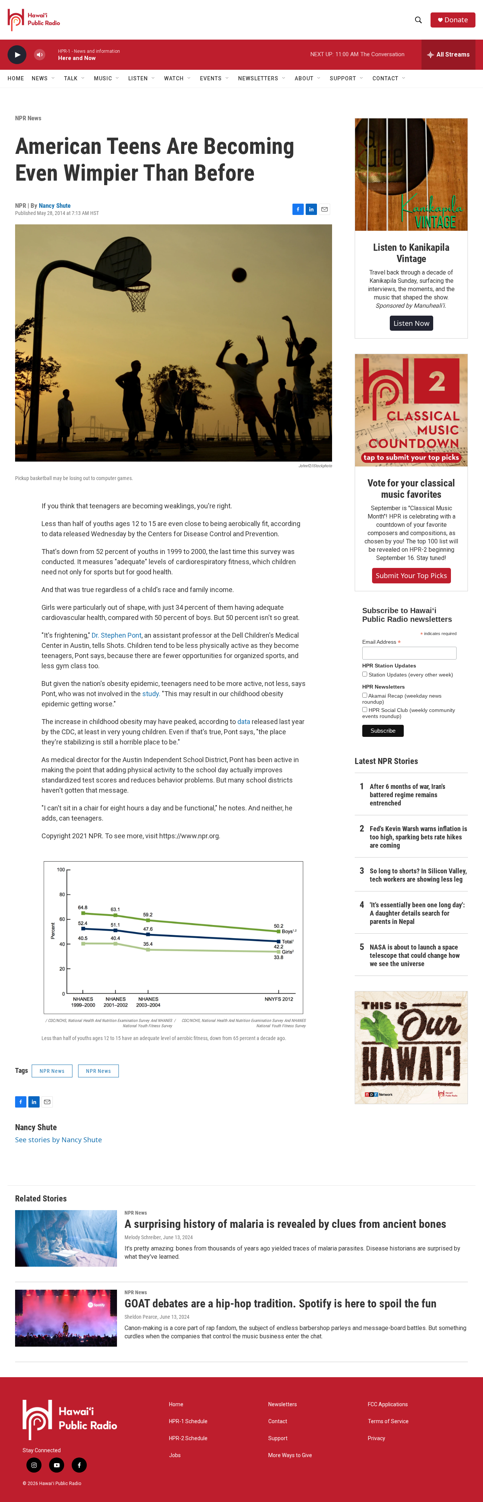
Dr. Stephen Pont (117, 635)
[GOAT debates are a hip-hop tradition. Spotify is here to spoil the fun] (66, 1318)
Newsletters (282, 1404)
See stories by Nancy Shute (58, 1139)
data (244, 722)
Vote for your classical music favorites (411, 488)
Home (16, 78)
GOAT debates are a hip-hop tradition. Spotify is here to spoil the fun (281, 1303)
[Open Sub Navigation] (54, 78)
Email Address (381, 642)
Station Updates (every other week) (410, 675)
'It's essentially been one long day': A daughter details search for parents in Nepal (417, 913)
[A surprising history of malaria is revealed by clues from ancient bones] (66, 1238)
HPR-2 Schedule (188, 1438)
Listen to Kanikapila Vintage (411, 253)
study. (151, 694)
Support (278, 1438)
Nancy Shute (55, 205)
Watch (174, 78)
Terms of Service (388, 1421)
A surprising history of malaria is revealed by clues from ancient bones (285, 1223)
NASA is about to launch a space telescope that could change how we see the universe (415, 955)
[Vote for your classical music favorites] (411, 410)
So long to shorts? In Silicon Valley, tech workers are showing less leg (418, 875)
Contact (277, 1421)
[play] (17, 55)
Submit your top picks (411, 575)
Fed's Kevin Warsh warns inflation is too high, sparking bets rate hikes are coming (418, 837)
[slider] (52, 54)
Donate (456, 20)
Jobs (175, 1455)
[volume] (39, 54)
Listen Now (411, 323)
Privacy (376, 1438)
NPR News (28, 118)
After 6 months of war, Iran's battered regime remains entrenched (407, 794)
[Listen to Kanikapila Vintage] (411, 174)
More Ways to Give (290, 1455)
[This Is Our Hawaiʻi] (411, 1047)
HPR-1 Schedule (188, 1421)
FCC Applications (388, 1404)
